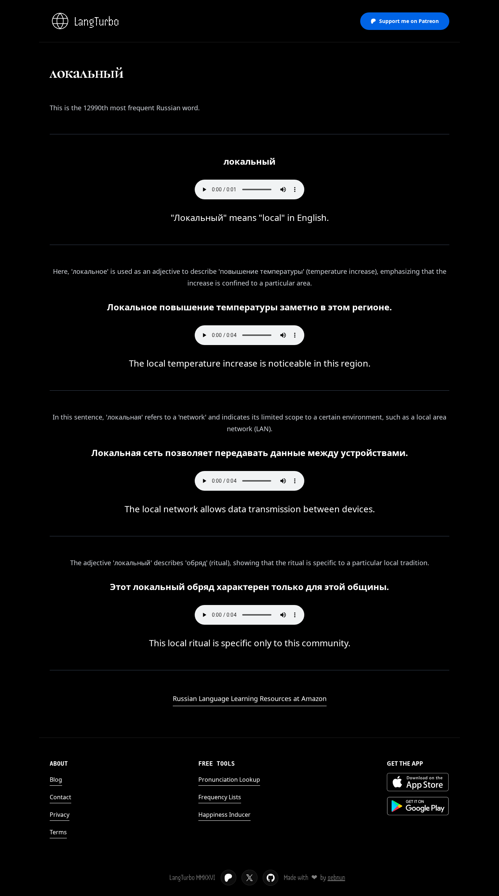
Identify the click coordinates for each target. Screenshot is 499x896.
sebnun (336, 877)
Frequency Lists (219, 797)
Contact (60, 797)
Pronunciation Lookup (229, 780)
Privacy (59, 815)
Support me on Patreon (409, 21)
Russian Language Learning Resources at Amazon (250, 698)
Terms (58, 832)
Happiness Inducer (224, 815)
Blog (56, 780)
